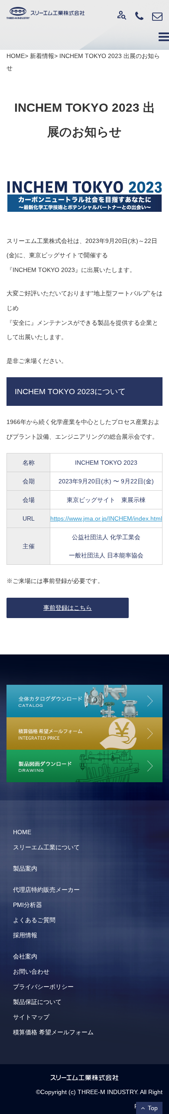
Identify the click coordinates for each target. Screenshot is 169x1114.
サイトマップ (31, 1017)
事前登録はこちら (67, 607)
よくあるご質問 (34, 919)
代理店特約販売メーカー (46, 889)
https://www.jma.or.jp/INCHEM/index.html (106, 518)
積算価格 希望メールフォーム (53, 1032)
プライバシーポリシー (43, 986)
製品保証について (37, 1001)
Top (153, 1107)
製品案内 (25, 868)
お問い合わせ (31, 971)
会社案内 (25, 956)
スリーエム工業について (46, 847)
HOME (22, 832)
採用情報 (25, 935)
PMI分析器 (27, 904)
